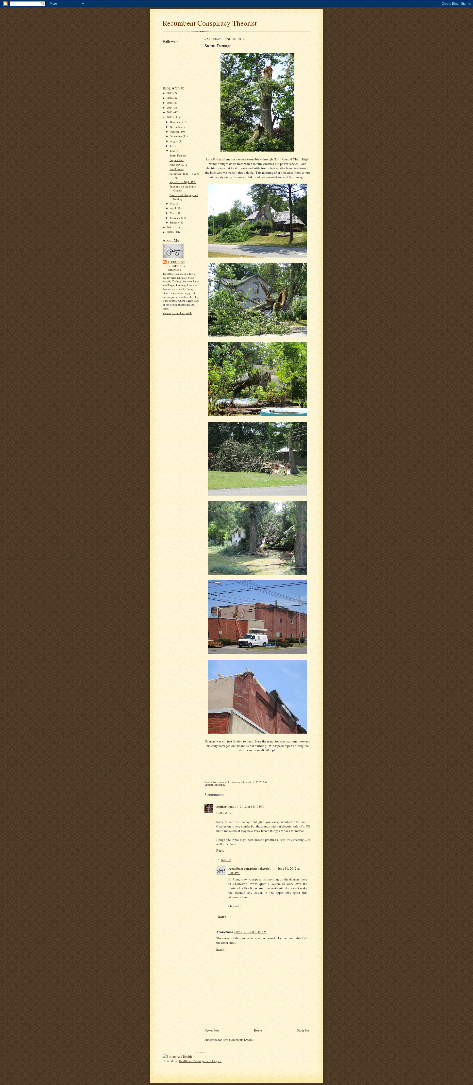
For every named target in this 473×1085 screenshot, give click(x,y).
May (173, 203)
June (173, 151)
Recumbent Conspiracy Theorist (210, 23)
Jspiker (221, 806)
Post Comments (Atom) (238, 1039)
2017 (170, 93)
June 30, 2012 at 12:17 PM (246, 806)
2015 (170, 102)
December (176, 122)
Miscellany (219, 784)
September (176, 136)
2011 (170, 227)
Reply (220, 850)
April (173, 208)
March (174, 213)
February (175, 218)
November (176, 127)
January (175, 222)
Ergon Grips (176, 160)
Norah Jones (176, 169)
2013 (170, 112)
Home (258, 1030)
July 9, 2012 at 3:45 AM (250, 932)
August (174, 141)
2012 (170, 117)
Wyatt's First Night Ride (182, 182)
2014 (170, 107)
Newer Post (211, 1030)
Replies (226, 860)
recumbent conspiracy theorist (177, 265)
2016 (170, 98)
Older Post (303, 1030)
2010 (170, 232)
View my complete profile (177, 313)
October (175, 131)
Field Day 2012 (178, 164)
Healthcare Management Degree (200, 1061)
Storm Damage (177, 155)
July (172, 146)
